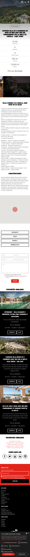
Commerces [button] (4, 497)
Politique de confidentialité (19, 276)
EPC (14, 236)
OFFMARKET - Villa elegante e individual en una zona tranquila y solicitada (15, 314)
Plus (19, 332)
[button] (15, 551)
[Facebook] (5, 456)
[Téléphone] (25, 2)
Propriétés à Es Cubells (15, 441)
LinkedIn (3, 524)
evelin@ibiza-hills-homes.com (8, 514)
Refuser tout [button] (22, 554)
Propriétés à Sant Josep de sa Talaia (15, 443)
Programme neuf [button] (5, 494)
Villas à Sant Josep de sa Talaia (14, 444)
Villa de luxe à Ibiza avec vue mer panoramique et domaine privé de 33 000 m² (15, 408)
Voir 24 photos (15, 26)
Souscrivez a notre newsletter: (7, 470)
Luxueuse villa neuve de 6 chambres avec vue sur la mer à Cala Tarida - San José (15, 359)
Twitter (2, 521)
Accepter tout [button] (8, 554)
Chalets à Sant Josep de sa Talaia (15, 447)
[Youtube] (15, 456)
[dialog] (15, 544)
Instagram (3, 526)
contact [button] (3, 500)
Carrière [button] (3, 503)
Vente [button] (2, 492)
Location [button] (3, 495)
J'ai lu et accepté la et (16, 277)
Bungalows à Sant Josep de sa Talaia (15, 446)
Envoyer (15, 281)
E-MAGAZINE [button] (4, 502)
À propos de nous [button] (5, 499)
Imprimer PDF (14, 244)
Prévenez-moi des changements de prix (13, 274)
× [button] (28, 533)
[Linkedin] (20, 456)
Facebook (3, 519)
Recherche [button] (3, 490)
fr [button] (22, 1)
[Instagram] (25, 456)
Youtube (3, 523)
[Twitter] (10, 456)
